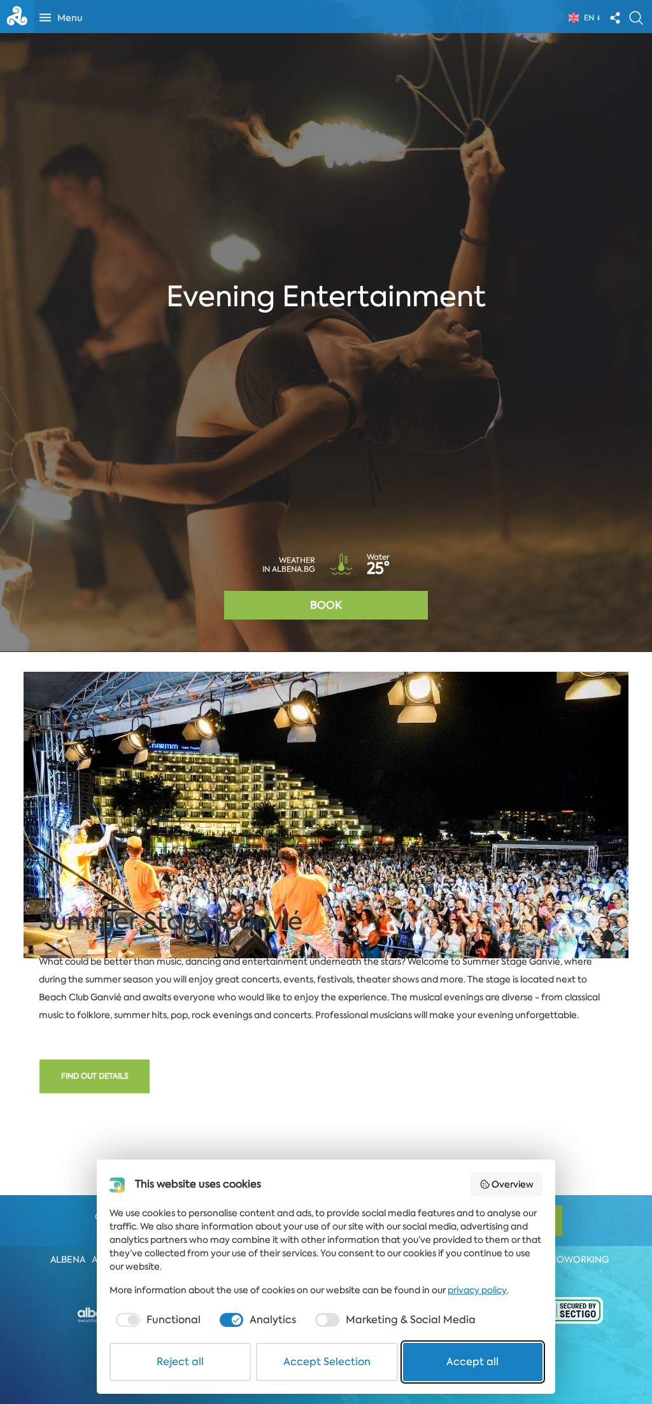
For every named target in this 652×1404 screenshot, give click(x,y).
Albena (67, 1259)
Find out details (95, 1076)
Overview (513, 1184)
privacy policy (477, 1290)
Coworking (579, 1259)
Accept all (472, 1361)
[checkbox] (157, 1320)
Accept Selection (327, 1361)
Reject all (180, 1361)
